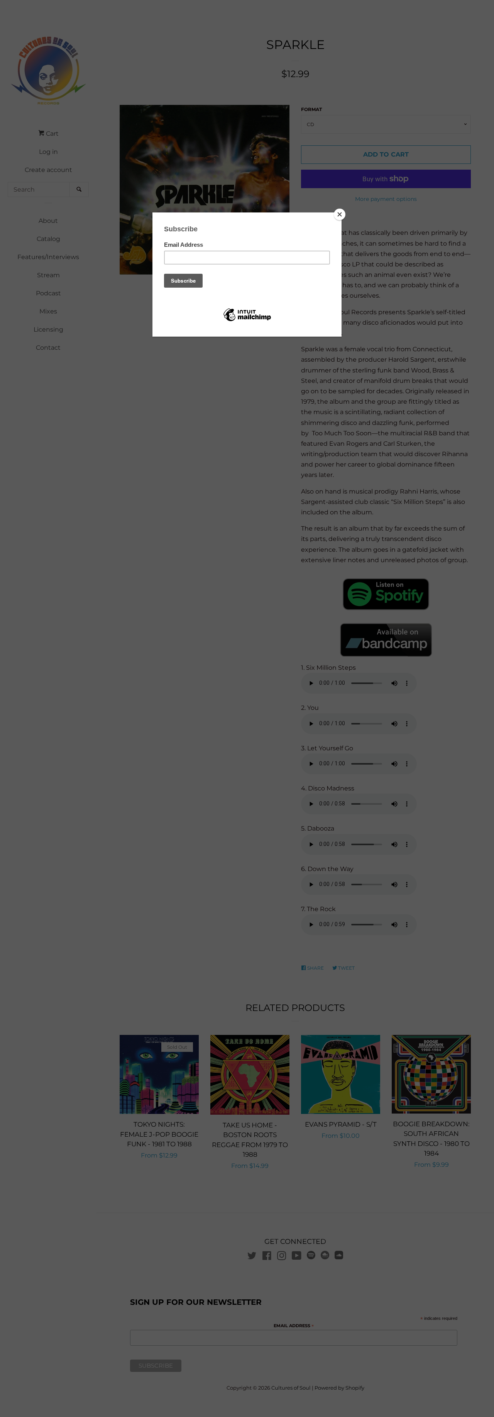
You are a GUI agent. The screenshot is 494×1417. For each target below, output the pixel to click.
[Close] (339, 214)
